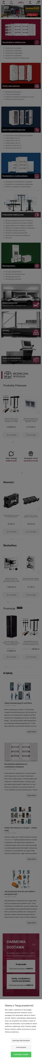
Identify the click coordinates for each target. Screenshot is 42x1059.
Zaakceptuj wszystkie (21, 1054)
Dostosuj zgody (21, 1047)
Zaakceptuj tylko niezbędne (21, 1040)
